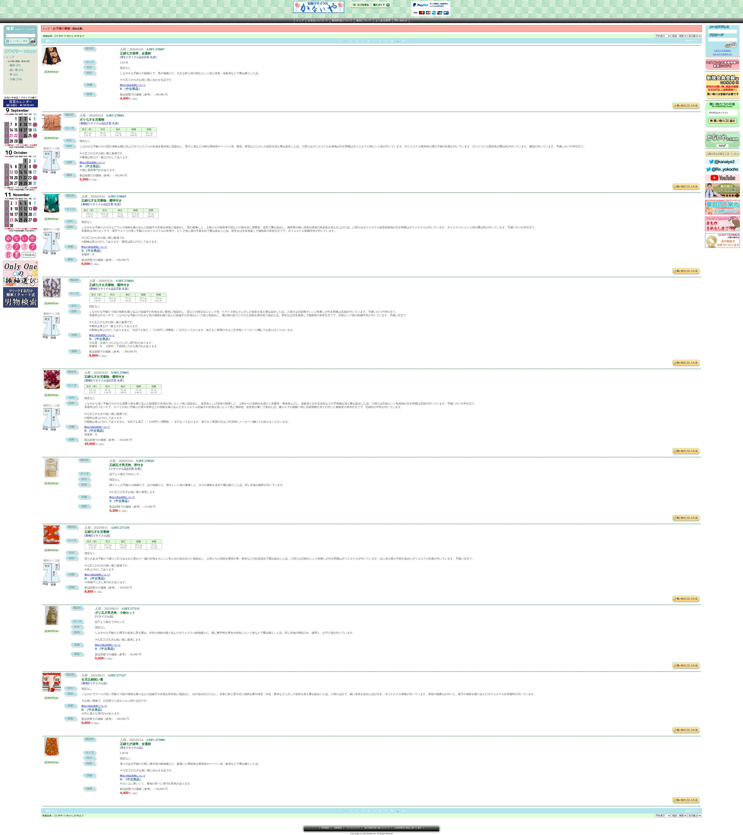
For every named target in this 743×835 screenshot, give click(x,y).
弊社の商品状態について (133, 85)
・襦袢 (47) (12, 65)
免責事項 (338, 828)
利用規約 (325, 828)
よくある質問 (382, 20)
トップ (300, 20)
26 (403, 40)
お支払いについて (318, 20)
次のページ (691, 40)
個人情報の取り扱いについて (377, 828)
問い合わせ (401, 20)
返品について (363, 20)
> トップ (9, 57)
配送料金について (342, 20)
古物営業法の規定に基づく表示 (407, 828)
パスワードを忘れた (722, 50)
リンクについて (353, 828)
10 (392, 40)
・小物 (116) (13, 79)
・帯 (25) (11, 74)
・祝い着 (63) (13, 70)
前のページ (51, 40)
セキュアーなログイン (722, 54)
